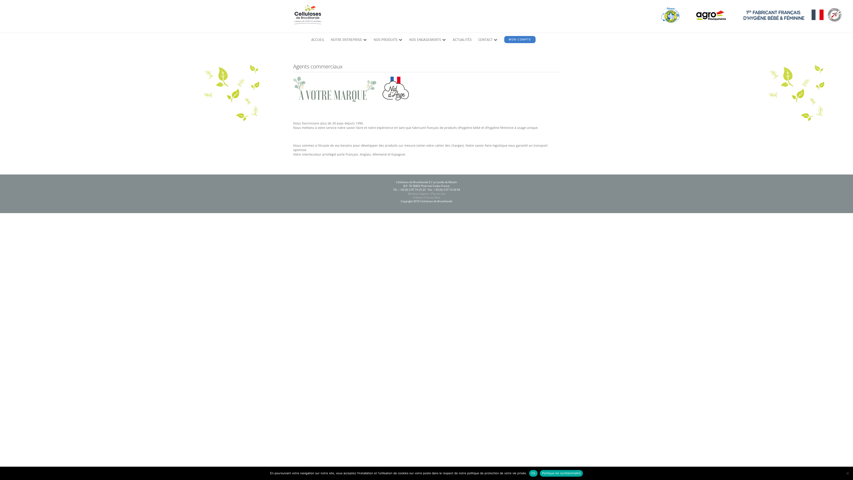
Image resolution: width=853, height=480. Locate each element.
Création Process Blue (426, 197)
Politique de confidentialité (561, 473)
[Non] (847, 473)
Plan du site (438, 194)
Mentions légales (418, 194)
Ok (533, 473)
